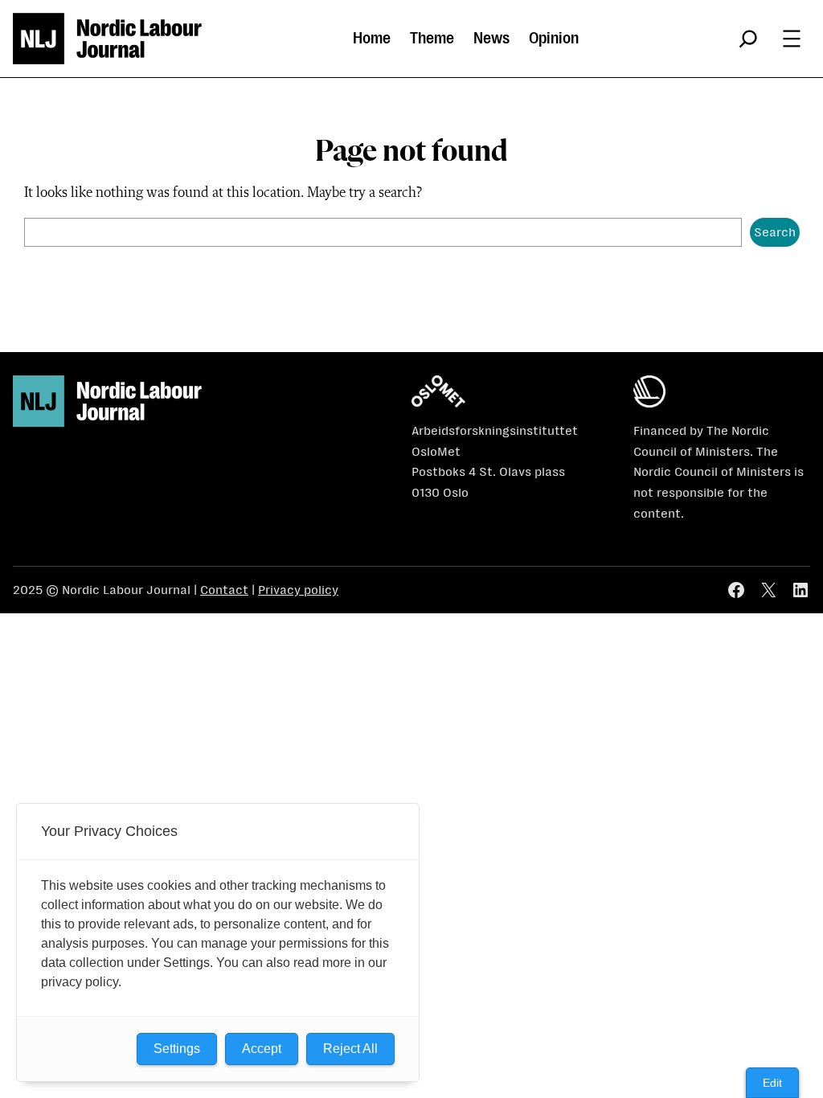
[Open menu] (791, 38)
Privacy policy (298, 589)
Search (775, 232)
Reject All (350, 1048)
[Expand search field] (748, 38)
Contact (224, 589)
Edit (772, 1082)
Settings (177, 1048)
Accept (261, 1048)
